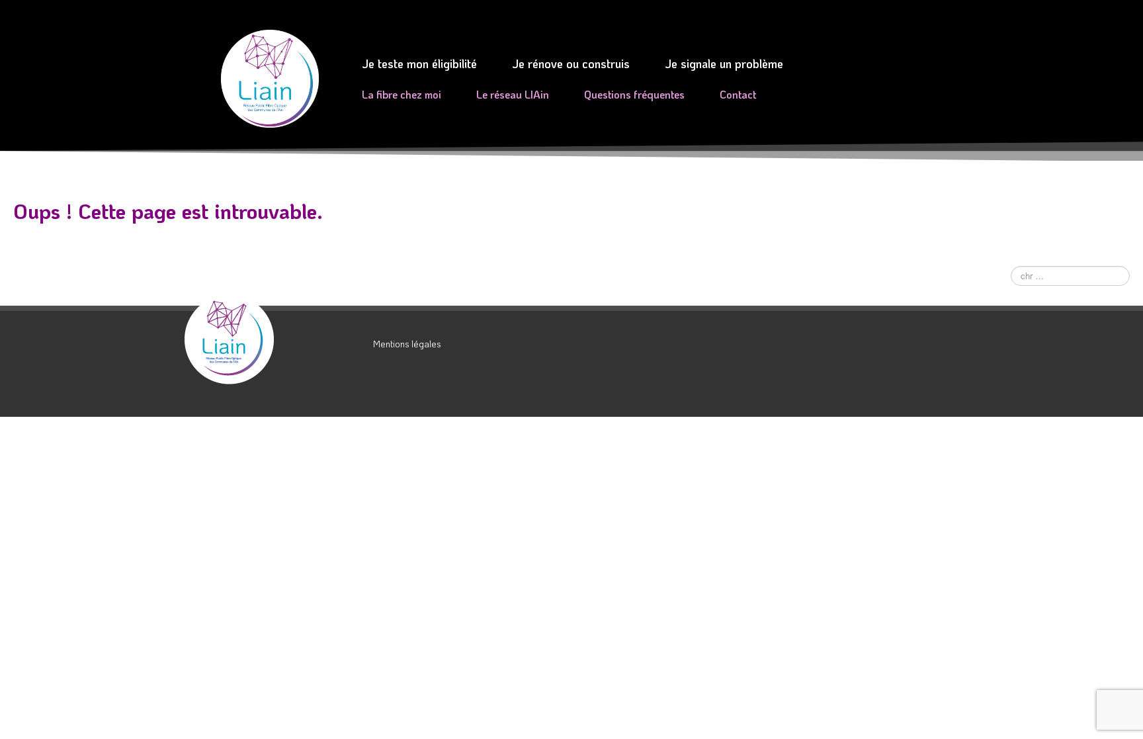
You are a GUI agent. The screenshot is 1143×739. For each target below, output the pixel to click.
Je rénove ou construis (571, 63)
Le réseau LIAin (512, 94)
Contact (738, 94)
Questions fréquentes (634, 94)
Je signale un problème (724, 63)
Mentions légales (407, 343)
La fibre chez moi (401, 94)
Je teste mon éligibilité (419, 63)
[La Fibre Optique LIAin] (274, 339)
